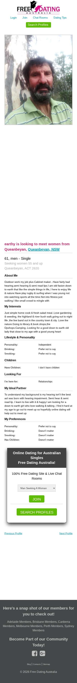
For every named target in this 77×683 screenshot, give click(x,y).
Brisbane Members (45, 621)
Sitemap (46, 664)
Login (13, 17)
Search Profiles (38, 24)
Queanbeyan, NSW (44, 249)
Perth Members (53, 626)
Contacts (37, 664)
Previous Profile (13, 533)
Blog (29, 664)
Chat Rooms (40, 17)
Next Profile (66, 533)
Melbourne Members (29, 626)
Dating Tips (60, 17)
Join (24, 17)
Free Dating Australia (43, 671)
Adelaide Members (19, 621)
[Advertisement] (38, 182)
